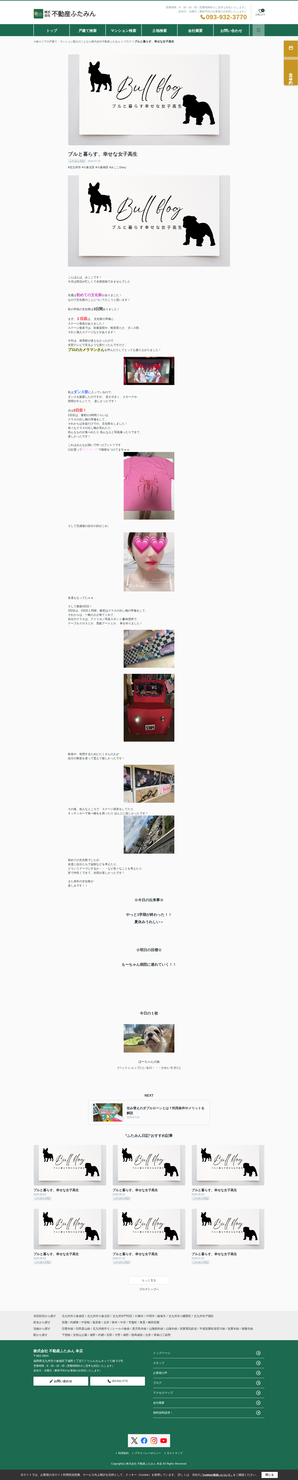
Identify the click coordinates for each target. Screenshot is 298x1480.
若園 (65, 1322)
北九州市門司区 (122, 1316)
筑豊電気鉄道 (189, 1328)
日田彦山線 (83, 1328)
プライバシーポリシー (148, 1453)
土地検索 (159, 31)
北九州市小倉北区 (98, 1316)
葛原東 (97, 1322)
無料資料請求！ (163, 1412)
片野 (117, 1335)
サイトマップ (175, 1453)
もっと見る (149, 1280)
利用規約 (123, 1453)
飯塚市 (161, 1316)
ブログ (157, 1382)
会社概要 (195, 31)
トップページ (161, 1353)
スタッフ (158, 1363)
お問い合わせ (231, 31)
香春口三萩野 (162, 1335)
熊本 (115, 1322)
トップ (51, 31)
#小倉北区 (88, 167)
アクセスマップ (163, 1392)
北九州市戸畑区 (204, 1316)
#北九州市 (74, 167)
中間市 (150, 1316)
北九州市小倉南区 (73, 1316)
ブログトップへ (149, 1289)
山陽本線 (172, 1328)
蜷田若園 (153, 1322)
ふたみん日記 (77, 161)
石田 (109, 1335)
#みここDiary (117, 167)
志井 (107, 1322)
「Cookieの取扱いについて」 (216, 1475)
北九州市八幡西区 (179, 1316)
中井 (123, 1322)
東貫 (143, 1322)
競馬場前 (137, 1335)
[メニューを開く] (259, 30)
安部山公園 (80, 1335)
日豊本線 (68, 1328)
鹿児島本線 (139, 1328)
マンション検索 (123, 31)
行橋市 (139, 1316)
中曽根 (86, 1322)
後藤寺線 (247, 1328)
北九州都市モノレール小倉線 (111, 1328)
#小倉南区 (101, 167)
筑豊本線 (234, 1328)
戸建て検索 (87, 31)
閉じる (269, 1474)
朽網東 (74, 1322)
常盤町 (133, 1322)
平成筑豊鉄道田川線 (212, 1328)
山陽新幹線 (156, 1328)
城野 (92, 1335)
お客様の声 (160, 1372)
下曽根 (66, 1335)
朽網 (101, 1335)
